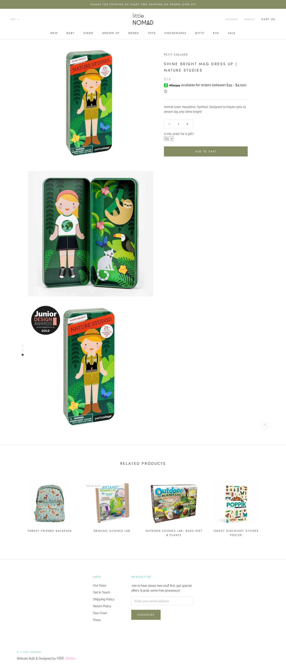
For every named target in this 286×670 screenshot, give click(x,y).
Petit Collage (176, 54)
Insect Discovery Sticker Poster (236, 533)
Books (134, 33)
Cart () (269, 19)
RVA (216, 33)
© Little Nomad (29, 652)
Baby (71, 33)
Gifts (199, 33)
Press (97, 620)
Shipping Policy (104, 599)
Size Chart (100, 613)
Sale (232, 33)
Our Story (99, 585)
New (54, 33)
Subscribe (146, 615)
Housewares (175, 33)
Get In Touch (101, 592)
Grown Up (111, 33)
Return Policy (102, 606)
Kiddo (88, 33)
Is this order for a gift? (179, 134)
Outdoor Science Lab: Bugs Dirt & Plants (174, 533)
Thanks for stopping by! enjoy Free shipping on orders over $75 (143, 4)
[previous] (13, 507)
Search (249, 19)
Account (231, 19)
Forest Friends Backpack (50, 531)
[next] (273, 507)
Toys (152, 33)
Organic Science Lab (112, 531)
